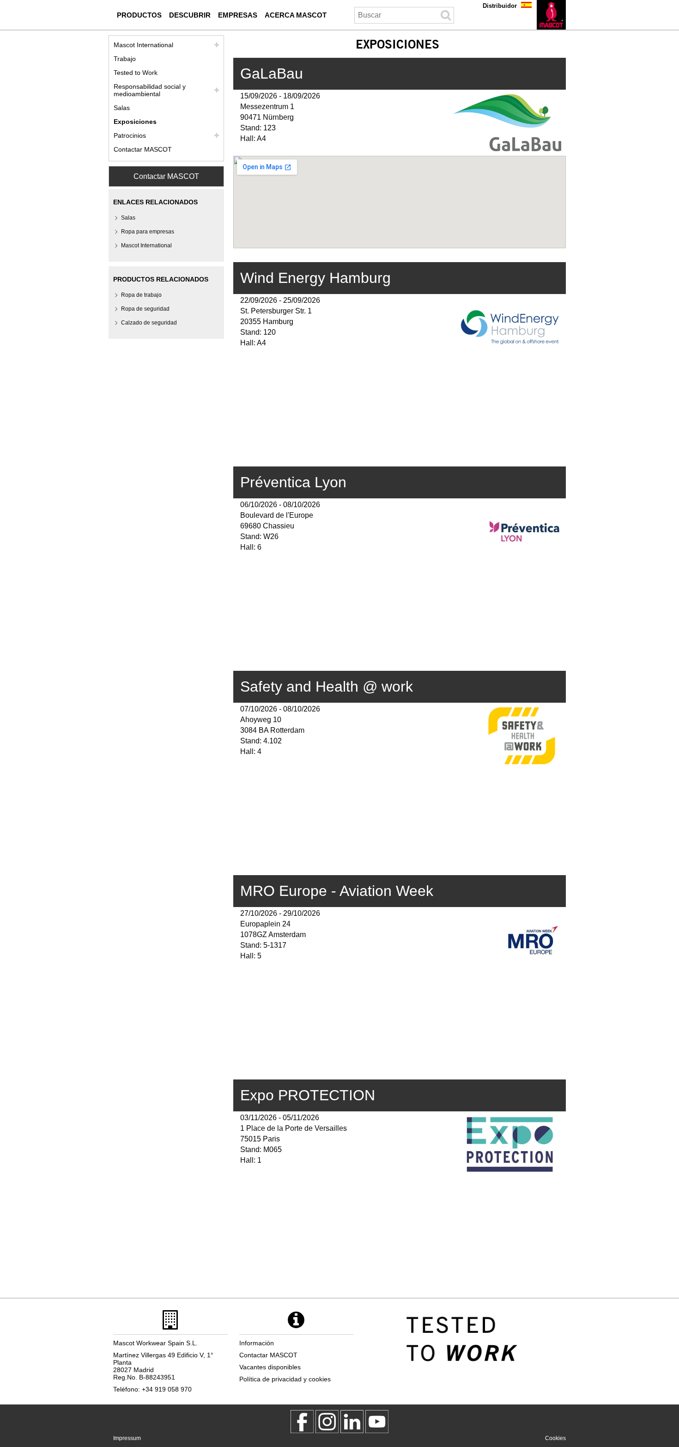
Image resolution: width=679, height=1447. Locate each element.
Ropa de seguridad (145, 309)
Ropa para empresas (147, 231)
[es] (551, 15)
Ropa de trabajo (141, 295)
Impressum (127, 1438)
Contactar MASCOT (143, 149)
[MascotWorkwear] (302, 1421)
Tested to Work (136, 72)
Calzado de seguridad (149, 322)
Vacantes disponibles (270, 1367)
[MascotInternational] (376, 1421)
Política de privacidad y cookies (285, 1379)
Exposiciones (135, 121)
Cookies (555, 1438)
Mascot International (143, 45)
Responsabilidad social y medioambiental (150, 90)
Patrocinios (130, 135)
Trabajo (125, 58)
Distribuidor (500, 5)
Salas (122, 107)
